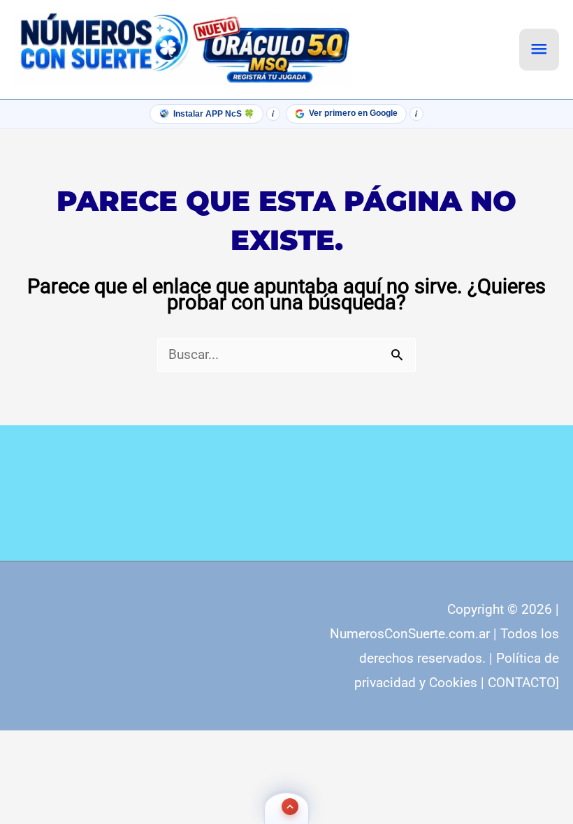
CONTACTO (522, 683)
